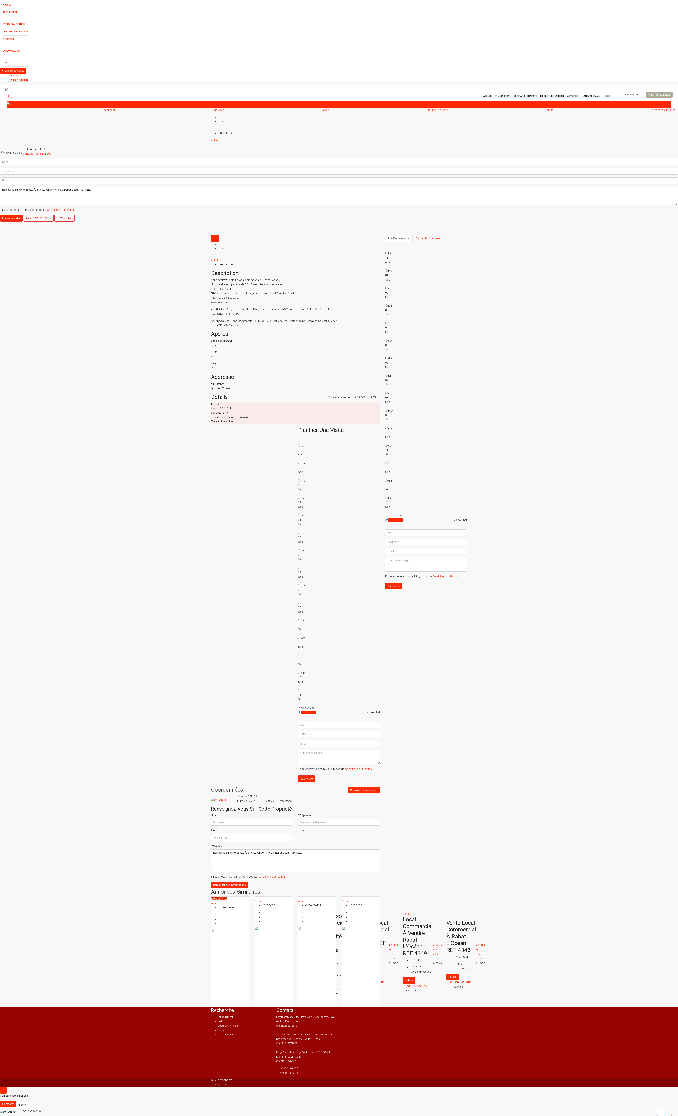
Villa (220, 1021)
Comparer (8, 1104)
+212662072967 (267, 800)
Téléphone (304, 815)
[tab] (215, 238)
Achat (214, 140)
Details (325, 109)
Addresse (218, 109)
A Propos (8, 39)
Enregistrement (18, 80)
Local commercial (228, 1025)
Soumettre (306, 778)
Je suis (302, 830)
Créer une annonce (13, 71)
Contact (549, 109)
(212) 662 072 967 (630, 94)
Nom (214, 815)
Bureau (222, 1030)
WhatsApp (66, 218)
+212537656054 (246, 800)
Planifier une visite (437, 109)
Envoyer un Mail (11, 218)
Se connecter (17, 76)
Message (216, 845)
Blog (5, 62)
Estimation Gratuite (14, 24)
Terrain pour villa (227, 1034)
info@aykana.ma (289, 1072)
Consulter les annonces (37, 153)
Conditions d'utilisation (60, 209)
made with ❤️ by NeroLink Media (219, 1085)
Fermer (23, 1104)
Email (214, 830)
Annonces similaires (663, 109)
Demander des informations (229, 885)
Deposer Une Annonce (15, 31)
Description (109, 109)
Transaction (10, 12)
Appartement (225, 1016)
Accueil (7, 5)
